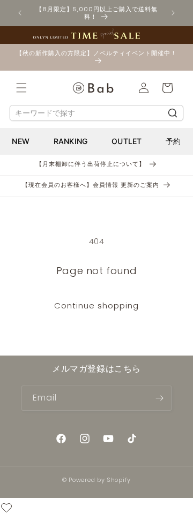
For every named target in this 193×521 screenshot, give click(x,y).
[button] (21, 88)
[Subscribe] (159, 398)
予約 (173, 141)
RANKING (71, 141)
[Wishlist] (6, 509)
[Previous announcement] (20, 13)
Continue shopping (96, 305)
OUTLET (127, 141)
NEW (20, 141)
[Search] (172, 113)
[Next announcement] (173, 13)
